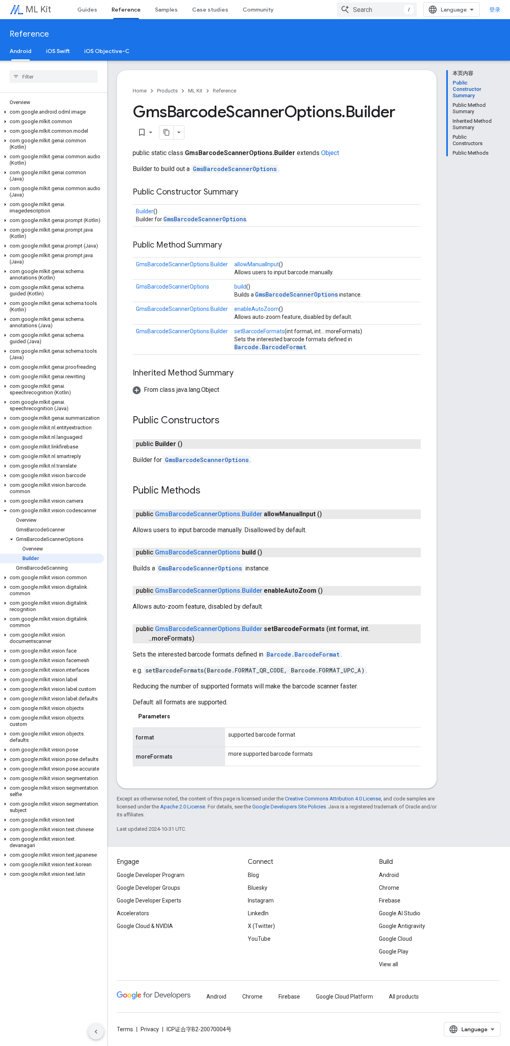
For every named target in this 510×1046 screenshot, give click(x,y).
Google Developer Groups (148, 888)
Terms (125, 1029)
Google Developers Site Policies (289, 807)
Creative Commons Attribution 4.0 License (333, 799)
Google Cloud (395, 939)
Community (258, 9)
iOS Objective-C (106, 51)
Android (20, 51)
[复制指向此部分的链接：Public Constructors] (227, 421)
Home (140, 91)
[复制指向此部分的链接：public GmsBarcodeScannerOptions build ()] (270, 552)
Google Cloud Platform (344, 996)
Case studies (210, 9)
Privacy (150, 1029)
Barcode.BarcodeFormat (270, 347)
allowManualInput (256, 264)
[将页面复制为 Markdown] (166, 132)
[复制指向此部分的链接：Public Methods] (208, 491)
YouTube (259, 939)
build (240, 286)
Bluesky (257, 888)
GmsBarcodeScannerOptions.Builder (182, 264)
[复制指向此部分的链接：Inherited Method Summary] (241, 373)
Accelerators (133, 913)
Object (330, 153)
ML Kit (38, 9)
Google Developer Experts (149, 900)
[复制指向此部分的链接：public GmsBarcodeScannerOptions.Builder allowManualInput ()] (330, 514)
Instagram (261, 900)
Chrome (389, 888)
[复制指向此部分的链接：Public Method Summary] (230, 245)
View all (388, 964)
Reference (126, 9)
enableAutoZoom (256, 309)
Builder (144, 211)
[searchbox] (54, 76)
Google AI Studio (399, 913)
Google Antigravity (402, 926)
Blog (253, 875)
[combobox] (377, 9)
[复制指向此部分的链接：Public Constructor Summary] (246, 192)
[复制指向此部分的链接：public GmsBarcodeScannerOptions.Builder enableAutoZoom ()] (331, 591)
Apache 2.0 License (182, 807)
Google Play (393, 951)
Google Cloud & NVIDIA (145, 926)
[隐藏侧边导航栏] (96, 1032)
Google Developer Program (150, 875)
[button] (52, 112)
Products (167, 91)
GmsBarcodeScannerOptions (235, 169)
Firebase (389, 900)
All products (404, 996)
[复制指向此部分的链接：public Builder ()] (190, 444)
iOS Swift (58, 51)
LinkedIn (258, 913)
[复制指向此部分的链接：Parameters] (178, 716)
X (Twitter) (261, 926)
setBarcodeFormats (259, 331)
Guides (87, 9)
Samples (166, 9)
